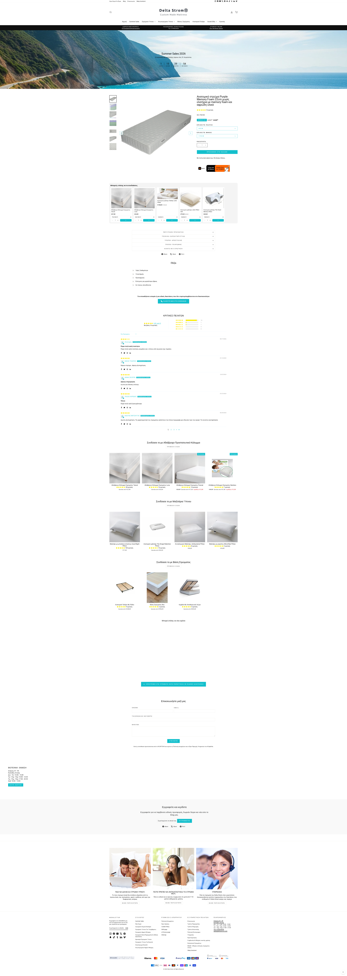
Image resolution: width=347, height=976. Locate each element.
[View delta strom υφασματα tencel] (113, 146)
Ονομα (135, 707)
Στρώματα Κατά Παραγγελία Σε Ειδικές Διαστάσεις (146, 935)
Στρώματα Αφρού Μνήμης (143, 932)
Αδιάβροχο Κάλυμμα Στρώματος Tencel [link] (120, 210)
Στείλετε (173, 741)
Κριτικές (222, 21)
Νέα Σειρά (138, 924)
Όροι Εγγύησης (192, 937)
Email (176, 707)
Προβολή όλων (173, 446)
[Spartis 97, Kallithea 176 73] (173, 776)
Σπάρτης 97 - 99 (218, 921)
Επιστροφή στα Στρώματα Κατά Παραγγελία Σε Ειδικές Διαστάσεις (175, 684)
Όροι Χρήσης (165, 924)
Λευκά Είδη (211, 21)
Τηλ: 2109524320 (219, 929)
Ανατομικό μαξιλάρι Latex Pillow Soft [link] (189, 210)
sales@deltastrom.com (220, 931)
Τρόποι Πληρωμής (173, 244)
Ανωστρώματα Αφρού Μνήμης (144, 947)
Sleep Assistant (141, 1)
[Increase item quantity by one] (206, 145)
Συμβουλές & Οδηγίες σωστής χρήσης (199, 940)
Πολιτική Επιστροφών (194, 932)
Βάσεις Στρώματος (183, 21)
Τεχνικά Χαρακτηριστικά (173, 236)
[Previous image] (121, 133)
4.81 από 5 (157, 323)
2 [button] (171, 430)
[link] (121, 198)
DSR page (164, 929)
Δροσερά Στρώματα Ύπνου (143, 939)
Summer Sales (134, 21)
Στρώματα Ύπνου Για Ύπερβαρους (145, 929)
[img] (125, 339)
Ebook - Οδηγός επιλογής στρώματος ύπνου (199, 946)
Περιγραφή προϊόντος (173, 232)
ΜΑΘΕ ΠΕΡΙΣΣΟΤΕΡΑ (130, 903)
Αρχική (124, 21)
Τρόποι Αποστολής (173, 240)
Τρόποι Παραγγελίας (194, 924)
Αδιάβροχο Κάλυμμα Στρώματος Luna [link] (143, 210)
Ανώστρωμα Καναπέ (141, 945)
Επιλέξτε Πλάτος (205, 125)
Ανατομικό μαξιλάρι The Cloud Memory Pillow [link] (212, 210)
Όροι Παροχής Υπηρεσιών (197, 746)
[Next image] (190, 133)
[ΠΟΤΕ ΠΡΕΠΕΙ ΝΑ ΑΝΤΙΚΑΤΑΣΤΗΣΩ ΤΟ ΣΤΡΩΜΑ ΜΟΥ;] (173, 868)
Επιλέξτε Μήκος (204, 132)
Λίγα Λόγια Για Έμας (115, 1)
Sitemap (163, 935)
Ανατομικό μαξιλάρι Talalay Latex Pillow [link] (167, 201)
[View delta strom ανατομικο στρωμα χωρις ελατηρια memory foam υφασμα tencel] (113, 106)
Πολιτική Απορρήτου (167, 921)
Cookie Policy (165, 926)
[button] (201, 110)
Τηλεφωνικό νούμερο (142, 716)
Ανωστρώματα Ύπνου (165, 21)
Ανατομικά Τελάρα (199, 21)
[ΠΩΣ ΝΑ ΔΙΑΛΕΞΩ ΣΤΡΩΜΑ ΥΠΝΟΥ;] (130, 868)
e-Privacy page (165, 932)
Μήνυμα (135, 724)
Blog (124, 1)
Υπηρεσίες (191, 935)
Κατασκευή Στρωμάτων (194, 943)
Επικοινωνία (131, 1)
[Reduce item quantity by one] (199, 145)
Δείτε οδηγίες (15, 785)
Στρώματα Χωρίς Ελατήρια (143, 926)
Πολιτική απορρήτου (179, 746)
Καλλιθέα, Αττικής (219, 922)
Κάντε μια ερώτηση (173, 248)
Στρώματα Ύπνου (148, 21)
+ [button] (125, 220)
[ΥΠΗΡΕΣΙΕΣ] (217, 868)
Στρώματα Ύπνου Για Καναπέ (144, 942)
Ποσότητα (201, 141)
